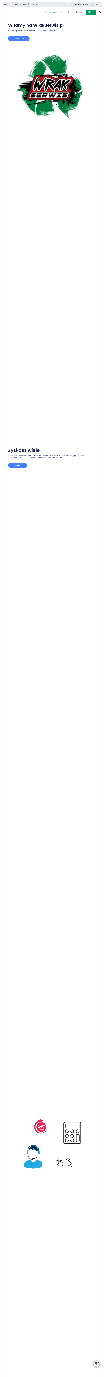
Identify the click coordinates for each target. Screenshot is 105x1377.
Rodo (98, 4)
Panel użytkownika (11, 4)
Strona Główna (50, 12)
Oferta (70, 12)
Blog (61, 12)
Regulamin (72, 4)
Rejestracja (24, 4)
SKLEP (90, 12)
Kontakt (79, 12)
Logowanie (33, 4)
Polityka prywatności (86, 4)
